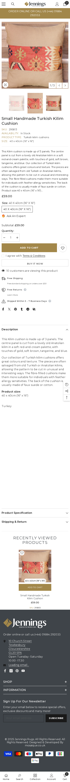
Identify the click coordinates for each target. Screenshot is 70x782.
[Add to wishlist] (63, 248)
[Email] (34, 308)
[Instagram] (11, 671)
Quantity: (8, 230)
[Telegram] (27, 308)
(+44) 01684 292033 (47, 634)
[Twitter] (9, 308)
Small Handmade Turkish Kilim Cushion (35, 597)
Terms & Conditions (34, 255)
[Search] (13, 4)
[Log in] (57, 4)
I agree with (14, 255)
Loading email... (19, 665)
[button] (59, 85)
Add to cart (29, 247)
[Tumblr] (21, 308)
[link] (19, 776)
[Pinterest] (15, 308)
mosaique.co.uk (35, 745)
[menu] (4, 4)
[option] (35, 13)
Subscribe (56, 718)
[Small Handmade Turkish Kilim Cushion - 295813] (35, 566)
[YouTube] (23, 671)
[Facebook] (3, 308)
